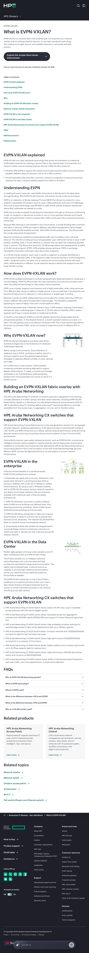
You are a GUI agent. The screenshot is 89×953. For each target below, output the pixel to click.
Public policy (39, 870)
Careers (37, 840)
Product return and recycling (45, 887)
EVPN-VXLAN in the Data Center (18, 119)
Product (12, 846)
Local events (67, 840)
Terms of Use (15, 935)
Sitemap (41, 935)
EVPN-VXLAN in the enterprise (17, 114)
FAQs (6, 130)
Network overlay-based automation (19, 109)
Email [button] (9, 852)
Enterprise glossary (69, 875)
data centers (16, 552)
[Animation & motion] (9, 894)
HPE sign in (66, 894)
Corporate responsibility (43, 845)
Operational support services (45, 882)
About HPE (38, 831)
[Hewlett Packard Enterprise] (10, 5)
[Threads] (20, 874)
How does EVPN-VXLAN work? (17, 93)
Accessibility (39, 836)
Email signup (67, 871)
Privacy (6, 935)
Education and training (70, 866)
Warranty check (40, 901)
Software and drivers (42, 896)
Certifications (67, 911)
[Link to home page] (5, 815)
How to (9, 839)
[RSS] (10, 879)
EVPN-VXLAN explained (14, 82)
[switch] (8, 894)
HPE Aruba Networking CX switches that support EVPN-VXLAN (31, 125)
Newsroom (66, 845)
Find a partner (67, 915)
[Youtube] (5, 879)
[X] (10, 874)
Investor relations (40, 861)
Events (64, 831)
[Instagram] (15, 874)
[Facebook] (25, 874)
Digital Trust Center (69, 862)
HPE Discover (67, 836)
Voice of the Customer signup (73, 898)
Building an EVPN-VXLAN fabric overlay (21, 103)
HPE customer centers (70, 889)
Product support (40, 891)
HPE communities (68, 884)
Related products (11, 135)
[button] (78, 5)
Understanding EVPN (13, 87)
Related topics (10, 141)
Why (6, 98)
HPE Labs (37, 849)
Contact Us (66, 857)
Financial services (69, 880)
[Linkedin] (5, 874)
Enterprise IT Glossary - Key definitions (26, 815)
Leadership (38, 865)
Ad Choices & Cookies (29, 935)
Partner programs (68, 920)
